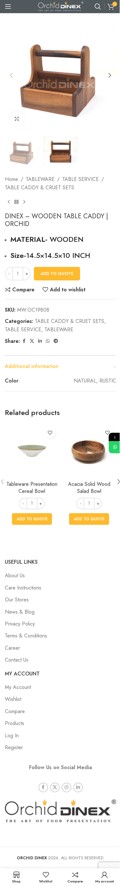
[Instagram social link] (66, 787)
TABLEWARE (40, 179)
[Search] (97, 6)
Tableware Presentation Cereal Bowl (31, 487)
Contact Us (16, 660)
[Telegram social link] (56, 341)
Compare (15, 711)
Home (11, 179)
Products (14, 723)
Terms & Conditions (26, 635)
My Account (18, 687)
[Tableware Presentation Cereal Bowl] (32, 451)
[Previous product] (9, 202)
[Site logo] (60, 6)
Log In (12, 735)
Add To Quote (57, 273)
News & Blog (20, 612)
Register (14, 747)
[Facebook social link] (24, 341)
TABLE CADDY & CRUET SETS (39, 187)
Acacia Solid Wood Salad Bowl (89, 487)
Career (12, 648)
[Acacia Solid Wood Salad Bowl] (89, 451)
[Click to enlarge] (17, 118)
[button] (11, 75)
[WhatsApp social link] (48, 341)
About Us (15, 575)
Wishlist (13, 699)
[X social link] (32, 341)
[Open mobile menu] (8, 6)
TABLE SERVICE (80, 179)
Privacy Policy (20, 623)
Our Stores (17, 599)
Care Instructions (23, 587)
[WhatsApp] (115, 447)
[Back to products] (16, 202)
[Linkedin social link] (40, 341)
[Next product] (24, 202)
